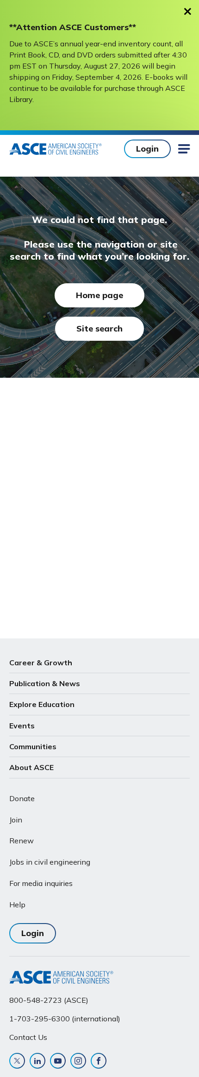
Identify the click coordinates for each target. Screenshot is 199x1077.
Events (22, 725)
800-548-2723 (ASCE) (48, 1000)
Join (15, 819)
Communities (32, 746)
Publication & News (44, 683)
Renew (21, 840)
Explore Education (42, 704)
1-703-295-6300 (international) (64, 1018)
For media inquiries (41, 883)
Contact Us (28, 1037)
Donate (22, 798)
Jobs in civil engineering (49, 862)
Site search (99, 328)
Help (17, 904)
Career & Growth (40, 662)
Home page (99, 295)
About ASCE (31, 767)
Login (147, 148)
